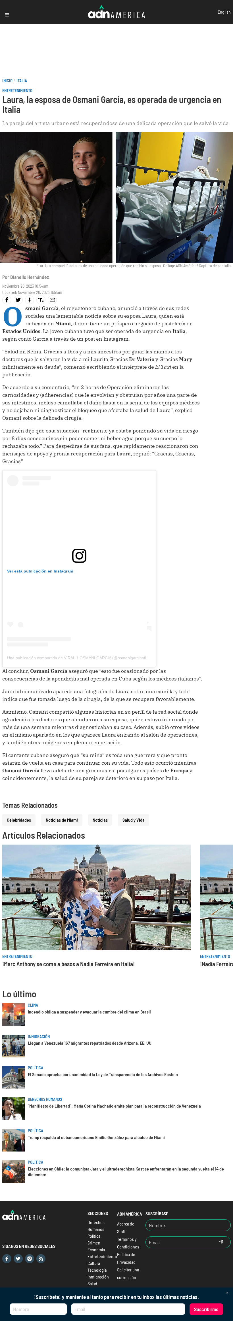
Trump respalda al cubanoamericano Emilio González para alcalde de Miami (96, 1137)
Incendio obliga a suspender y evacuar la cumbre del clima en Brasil (89, 1011)
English (224, 11)
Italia (21, 80)
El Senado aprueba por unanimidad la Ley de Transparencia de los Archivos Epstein (103, 1074)
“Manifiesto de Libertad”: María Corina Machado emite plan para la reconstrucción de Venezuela (114, 1105)
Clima (33, 1005)
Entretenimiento (17, 90)
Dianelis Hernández (29, 277)
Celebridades (19, 819)
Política (35, 1067)
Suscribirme (206, 1309)
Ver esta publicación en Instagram (40, 571)
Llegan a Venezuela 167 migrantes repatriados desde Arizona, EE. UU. (90, 1043)
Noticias (100, 819)
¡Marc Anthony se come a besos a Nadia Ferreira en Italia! (68, 963)
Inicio (7, 80)
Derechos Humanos (45, 1099)
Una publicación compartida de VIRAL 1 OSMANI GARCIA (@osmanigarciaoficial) (80, 658)
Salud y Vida (133, 819)
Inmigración (39, 1036)
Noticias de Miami (62, 819)
